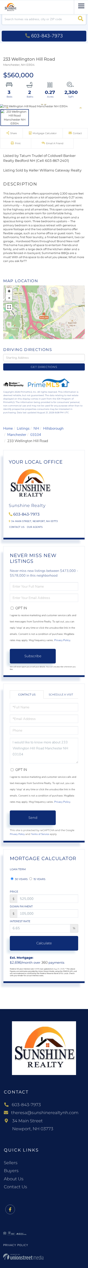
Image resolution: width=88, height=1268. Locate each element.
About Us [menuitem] (13, 1178)
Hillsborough (53, 428)
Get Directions (44, 367)
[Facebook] (10, 1209)
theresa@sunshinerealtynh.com (44, 1112)
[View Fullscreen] (9, 307)
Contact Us (16, 527)
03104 (35, 434)
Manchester (16, 434)
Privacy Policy (62, 640)
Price (14, 891)
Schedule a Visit (61, 694)
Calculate (44, 943)
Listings (23, 428)
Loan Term (18, 869)
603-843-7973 (47, 36)
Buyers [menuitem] (11, 1170)
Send (32, 818)
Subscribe (32, 656)
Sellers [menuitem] (11, 1162)
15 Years (39, 879)
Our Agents (35, 527)
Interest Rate (20, 921)
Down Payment (21, 906)
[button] (80, 19)
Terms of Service (40, 834)
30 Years (21, 879)
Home (8, 428)
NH (36, 428)
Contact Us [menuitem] (15, 1186)
